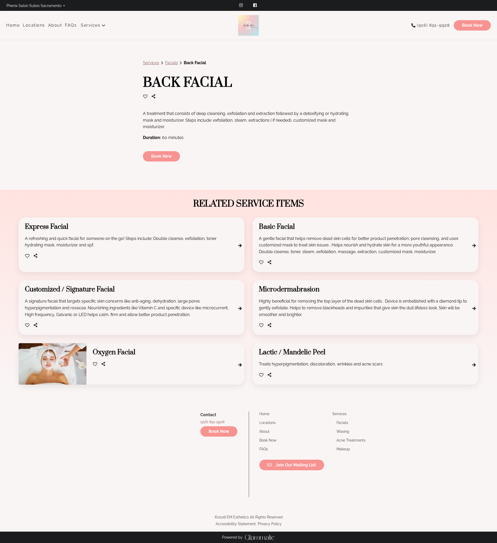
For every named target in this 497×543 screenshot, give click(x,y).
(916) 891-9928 (433, 25)
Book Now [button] (161, 156)
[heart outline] (145, 96)
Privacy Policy (270, 524)
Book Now (472, 25)
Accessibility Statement (236, 524)
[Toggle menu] (103, 25)
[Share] (155, 96)
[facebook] (255, 5)
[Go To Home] (248, 25)
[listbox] (35, 5)
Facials (171, 62)
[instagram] (241, 5)
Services (151, 62)
